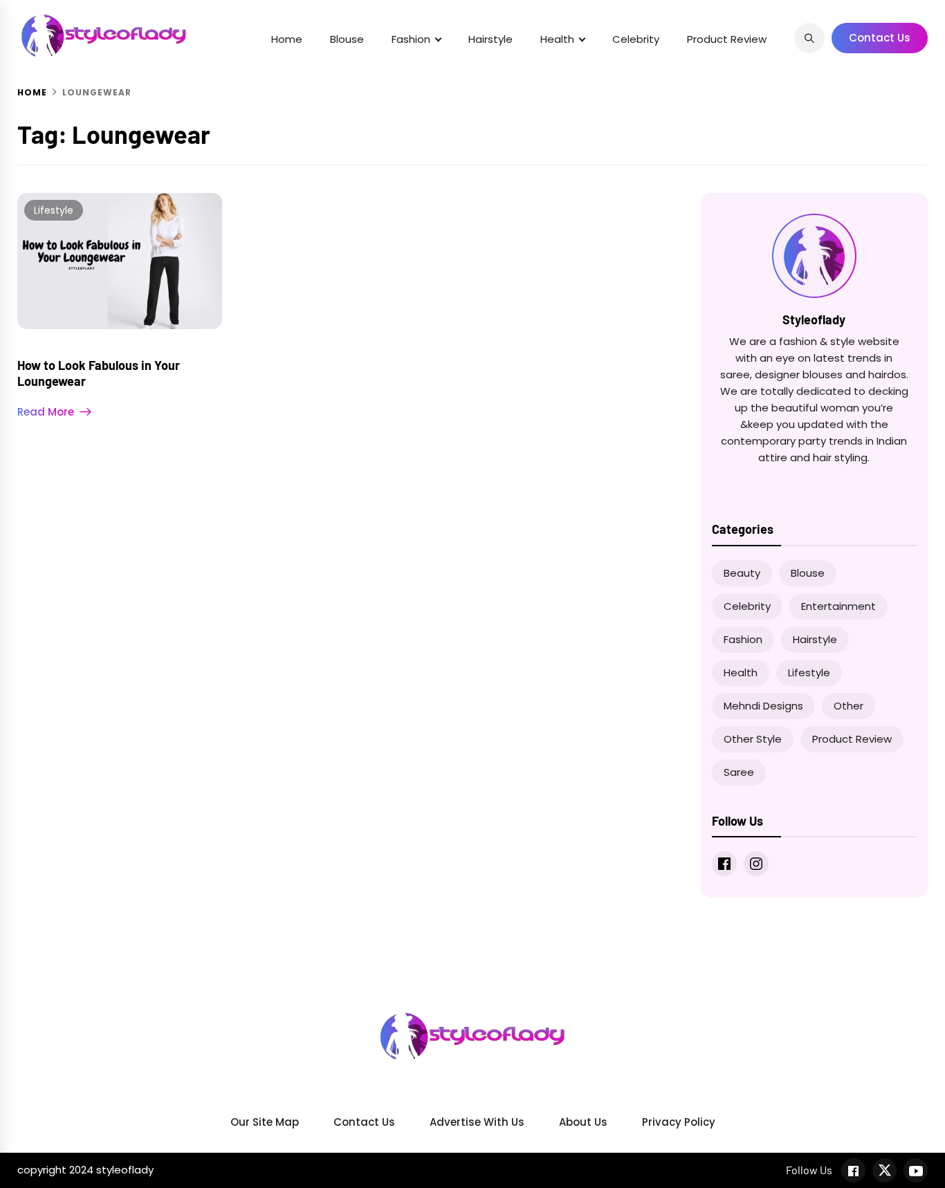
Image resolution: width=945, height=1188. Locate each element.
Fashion (411, 39)
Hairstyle (490, 39)
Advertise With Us (477, 1122)
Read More (45, 412)
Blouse (347, 39)
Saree (739, 772)
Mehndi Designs (763, 705)
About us (583, 1122)
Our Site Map (264, 1122)
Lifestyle (53, 210)
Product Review (727, 39)
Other (848, 705)
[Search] (809, 38)
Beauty (742, 573)
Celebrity (635, 39)
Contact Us (879, 37)
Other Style (753, 739)
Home (286, 39)
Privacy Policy (678, 1122)
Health (557, 39)
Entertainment (838, 606)
